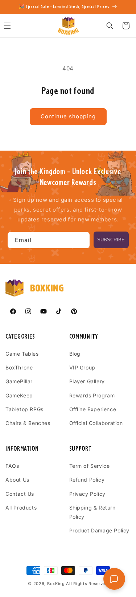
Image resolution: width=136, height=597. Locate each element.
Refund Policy (87, 480)
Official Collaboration (96, 423)
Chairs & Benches (27, 423)
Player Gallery (87, 381)
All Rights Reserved (87, 583)
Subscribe (111, 239)
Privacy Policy (87, 494)
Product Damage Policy (99, 530)
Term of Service (89, 466)
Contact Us (19, 494)
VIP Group (82, 367)
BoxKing (56, 583)
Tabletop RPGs (24, 409)
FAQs (12, 466)
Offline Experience (92, 409)
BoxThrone (19, 367)
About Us (17, 480)
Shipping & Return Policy (92, 512)
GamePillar (19, 381)
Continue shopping (68, 116)
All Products (21, 507)
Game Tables (22, 354)
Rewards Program (92, 395)
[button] (110, 26)
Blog (75, 354)
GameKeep (19, 395)
